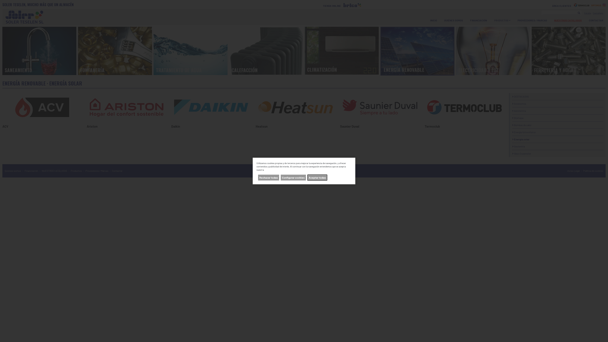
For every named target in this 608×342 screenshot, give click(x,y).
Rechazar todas (268, 177)
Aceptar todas (317, 177)
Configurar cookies (293, 177)
